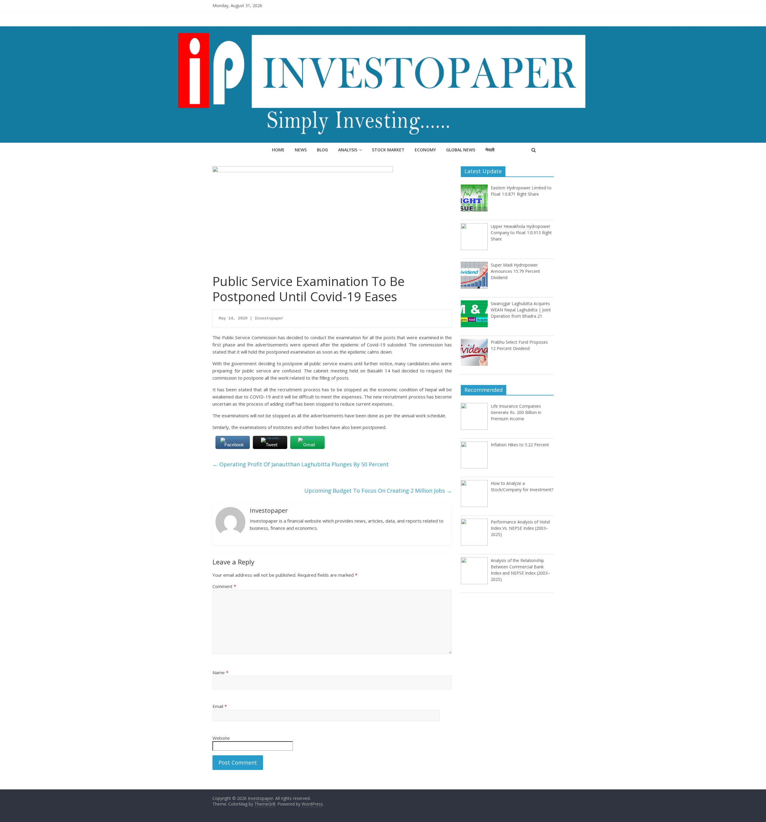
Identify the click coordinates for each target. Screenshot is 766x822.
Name (220, 672)
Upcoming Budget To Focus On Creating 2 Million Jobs (378, 490)
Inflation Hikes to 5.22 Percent (520, 444)
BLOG (322, 150)
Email (219, 706)
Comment (224, 586)
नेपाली (489, 150)
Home (278, 150)
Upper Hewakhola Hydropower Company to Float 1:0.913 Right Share (521, 232)
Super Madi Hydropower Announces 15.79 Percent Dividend (515, 271)
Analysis (347, 150)
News (301, 150)
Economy (425, 150)
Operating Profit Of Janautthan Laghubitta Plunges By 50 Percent (300, 464)
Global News (460, 150)
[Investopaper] (383, 30)
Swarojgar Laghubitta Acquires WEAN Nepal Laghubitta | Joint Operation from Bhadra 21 (521, 310)
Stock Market (388, 150)
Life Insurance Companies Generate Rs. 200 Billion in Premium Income (516, 412)
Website (221, 738)
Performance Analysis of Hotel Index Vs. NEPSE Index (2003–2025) (520, 528)
